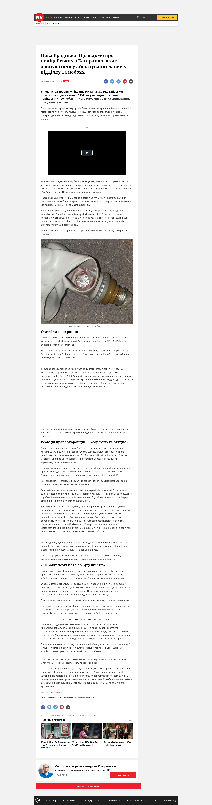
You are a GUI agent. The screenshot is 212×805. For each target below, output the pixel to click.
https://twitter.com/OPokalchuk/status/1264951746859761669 (87, 619)
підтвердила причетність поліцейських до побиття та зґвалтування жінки (81, 111)
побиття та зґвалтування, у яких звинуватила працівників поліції (85, 100)
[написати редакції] (125, 81)
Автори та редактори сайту (164, 800)
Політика (57, 23)
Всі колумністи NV (70, 800)
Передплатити (167, 17)
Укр (143, 17)
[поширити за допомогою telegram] (118, 81)
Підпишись (123, 775)
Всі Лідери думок (92, 800)
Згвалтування (68, 697)
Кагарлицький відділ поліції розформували (64, 451)
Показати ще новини (88, 786)
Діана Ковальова (55, 693)
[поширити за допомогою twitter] (112, 81)
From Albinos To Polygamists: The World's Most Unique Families (56, 745)
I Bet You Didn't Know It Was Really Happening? (117, 743)
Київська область (54, 697)
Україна (40, 23)
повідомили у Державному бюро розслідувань (69, 181)
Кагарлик (90, 697)
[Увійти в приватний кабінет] (153, 17)
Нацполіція (80, 697)
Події (49, 23)
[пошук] (138, 17)
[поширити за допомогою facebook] (106, 81)
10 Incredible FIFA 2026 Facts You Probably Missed (86, 743)
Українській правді (54, 350)
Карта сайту (51, 800)
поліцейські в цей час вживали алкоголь (67, 204)
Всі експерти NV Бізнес (136, 800)
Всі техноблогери (113, 800)
